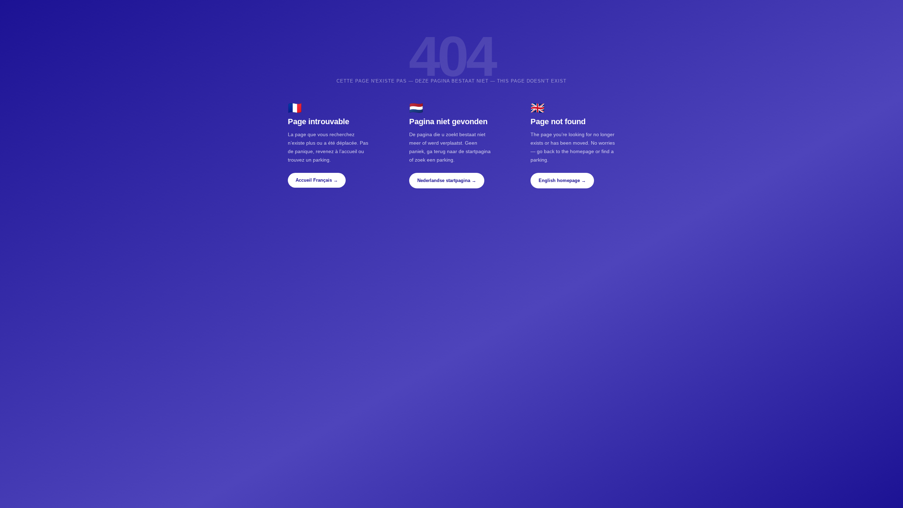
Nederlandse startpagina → (446, 180)
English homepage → (562, 180)
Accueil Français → (317, 180)
